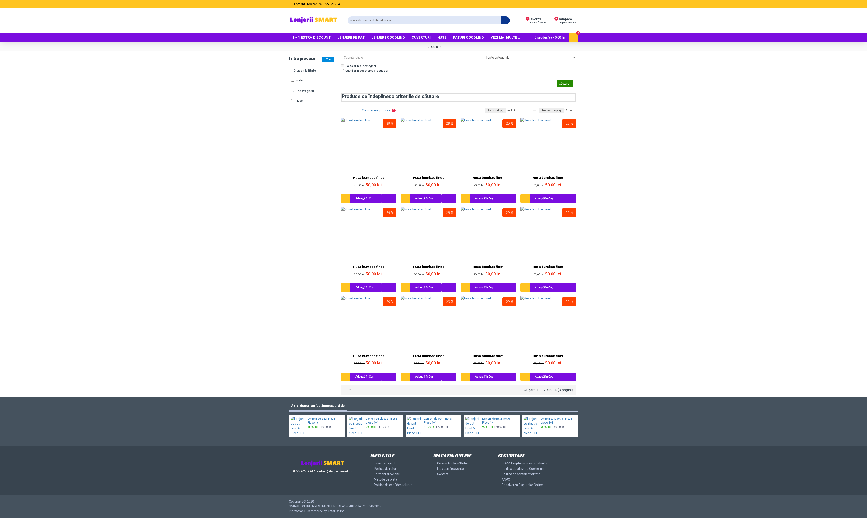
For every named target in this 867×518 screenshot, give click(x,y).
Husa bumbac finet (368, 177)
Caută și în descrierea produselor (366, 70)
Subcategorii (303, 91)
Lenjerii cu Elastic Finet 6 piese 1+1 (381, 420)
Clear (329, 59)
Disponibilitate (304, 71)
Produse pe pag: (552, 110)
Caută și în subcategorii (360, 66)
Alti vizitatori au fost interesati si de (318, 405)
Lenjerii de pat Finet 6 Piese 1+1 (321, 420)
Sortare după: (495, 110)
